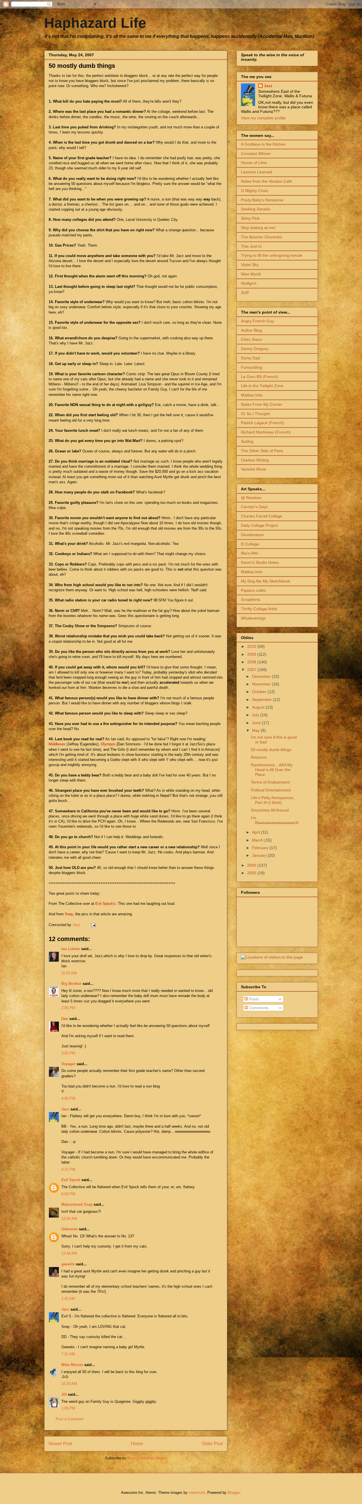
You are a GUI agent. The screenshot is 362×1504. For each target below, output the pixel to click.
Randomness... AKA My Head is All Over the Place (272, 770)
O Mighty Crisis (254, 190)
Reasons (259, 757)
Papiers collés (253, 590)
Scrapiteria (250, 599)
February (261, 847)
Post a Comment (69, 1419)
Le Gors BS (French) (259, 376)
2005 (252, 873)
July (256, 715)
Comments (258, 1007)
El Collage (250, 544)
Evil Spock (70, 1180)
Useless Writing (255, 460)
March (258, 840)
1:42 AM (68, 1298)
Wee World (251, 274)
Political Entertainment (271, 790)
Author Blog (251, 330)
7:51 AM (68, 1354)
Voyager (68, 1064)
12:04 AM (69, 1218)
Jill (64, 1394)
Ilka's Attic (249, 553)
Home (137, 1443)
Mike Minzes (72, 1365)
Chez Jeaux (251, 339)
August (259, 707)
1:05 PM (68, 1408)
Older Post (212, 1443)
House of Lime (254, 162)
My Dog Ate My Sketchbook (265, 581)
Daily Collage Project (259, 525)
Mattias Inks (251, 395)
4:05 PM (68, 1098)
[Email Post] (93, 925)
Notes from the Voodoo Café (266, 181)
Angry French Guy (257, 321)
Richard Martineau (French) (266, 432)
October (260, 691)
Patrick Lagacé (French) (262, 422)
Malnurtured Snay (76, 1204)
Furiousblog (251, 367)
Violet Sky (249, 264)
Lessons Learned (256, 172)
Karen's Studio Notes (260, 562)
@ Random (251, 497)
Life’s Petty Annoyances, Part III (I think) (272, 800)
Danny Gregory (254, 348)
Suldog (247, 441)
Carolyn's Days (254, 506)
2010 (252, 646)
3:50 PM (68, 1053)
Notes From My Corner (261, 404)
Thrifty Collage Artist (259, 609)
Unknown (69, 1229)
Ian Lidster (70, 949)
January (260, 855)
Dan (64, 1019)
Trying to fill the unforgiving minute (271, 255)
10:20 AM (69, 1384)
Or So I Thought (255, 413)
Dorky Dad (250, 358)
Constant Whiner (256, 153)
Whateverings (253, 618)
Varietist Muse (253, 469)
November (262, 684)
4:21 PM (68, 1169)
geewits (68, 1264)
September (262, 699)
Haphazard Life (95, 23)
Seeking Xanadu (255, 209)
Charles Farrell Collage (261, 516)
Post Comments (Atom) (147, 1458)
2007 (252, 669)
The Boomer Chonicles (261, 237)
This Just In (251, 246)
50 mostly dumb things (271, 749)
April (256, 832)
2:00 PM (68, 1008)
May (256, 730)
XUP (245, 292)
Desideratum (252, 534)
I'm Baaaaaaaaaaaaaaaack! (275, 820)
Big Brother (71, 983)
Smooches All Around (270, 810)
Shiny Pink (250, 218)
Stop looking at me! (258, 227)
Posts (253, 999)
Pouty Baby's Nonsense (262, 200)
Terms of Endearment (270, 782)
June (257, 722)
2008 (252, 662)
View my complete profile (263, 118)
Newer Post (60, 1443)
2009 (252, 654)
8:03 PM (68, 1194)
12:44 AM (69, 1253)
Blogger (234, 1492)
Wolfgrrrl (248, 283)
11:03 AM (69, 973)
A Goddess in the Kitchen (263, 144)
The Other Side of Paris (262, 450)
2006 (252, 865)
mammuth (197, 1492)
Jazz (65, 1109)
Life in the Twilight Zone (262, 385)
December (262, 676)
